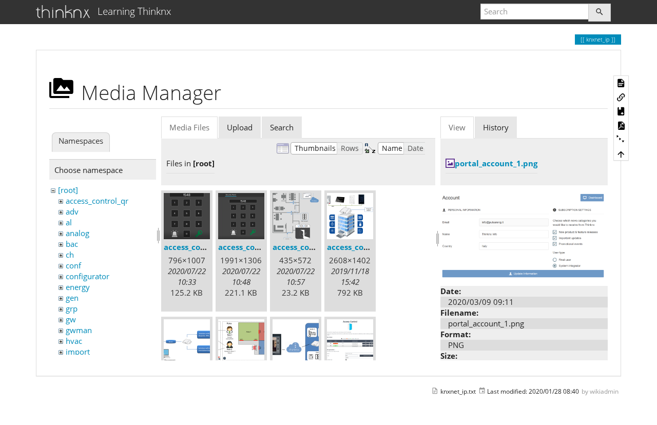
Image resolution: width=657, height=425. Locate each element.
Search (282, 127)
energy (78, 287)
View (457, 127)
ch (70, 254)
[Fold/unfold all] (621, 139)
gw (71, 319)
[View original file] (524, 234)
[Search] (599, 13)
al (69, 222)
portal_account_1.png (496, 163)
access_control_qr (97, 201)
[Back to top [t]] (621, 153)
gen (72, 298)
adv (72, 211)
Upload (240, 127)
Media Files (189, 127)
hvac (74, 341)
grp (72, 308)
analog (77, 233)
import (78, 351)
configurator (87, 276)
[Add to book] (621, 111)
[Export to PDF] (621, 125)
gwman (79, 330)
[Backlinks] (621, 96)
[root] (68, 190)
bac (72, 244)
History (496, 127)
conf (73, 265)
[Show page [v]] (621, 82)
